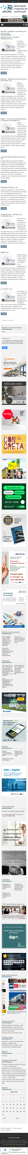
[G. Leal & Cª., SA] (9, 291)
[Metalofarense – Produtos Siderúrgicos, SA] (9, 41)
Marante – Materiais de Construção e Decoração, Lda (14, 80)
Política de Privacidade (6, 1128)
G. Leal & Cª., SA (6, 289)
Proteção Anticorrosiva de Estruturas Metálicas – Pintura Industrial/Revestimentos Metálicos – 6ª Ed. (14, 1075)
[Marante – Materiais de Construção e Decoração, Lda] (9, 83)
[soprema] (14, 20)
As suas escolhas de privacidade (15, 1149)
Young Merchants (8, 807)
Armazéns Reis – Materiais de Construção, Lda (11, 215)
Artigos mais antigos (8, 320)
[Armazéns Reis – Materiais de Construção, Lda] (9, 218)
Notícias (5, 747)
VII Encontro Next (6, 1033)
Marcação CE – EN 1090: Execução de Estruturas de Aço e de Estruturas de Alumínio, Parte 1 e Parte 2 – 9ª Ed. (14, 1070)
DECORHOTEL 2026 (7, 1045)
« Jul (4, 1118)
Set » (17, 1118)
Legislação (6, 661)
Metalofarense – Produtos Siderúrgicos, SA (10, 38)
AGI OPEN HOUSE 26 (7, 1025)
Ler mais (3, 73)
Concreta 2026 (5, 1047)
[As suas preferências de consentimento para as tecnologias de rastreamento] (17, 1152)
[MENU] (26, 24)
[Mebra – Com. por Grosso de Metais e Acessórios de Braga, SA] (9, 123)
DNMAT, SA (5, 252)
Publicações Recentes (10, 975)
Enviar (4, 347)
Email (3, 331)
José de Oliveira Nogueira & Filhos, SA (13, 157)
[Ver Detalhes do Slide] (14, 17)
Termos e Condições (6, 1130)
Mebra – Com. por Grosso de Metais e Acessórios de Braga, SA (13, 119)
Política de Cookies (18, 1128)
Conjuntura (6, 880)
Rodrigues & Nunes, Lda (9, 187)
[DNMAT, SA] (9, 255)
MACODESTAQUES (6, 1027)
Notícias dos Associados (11, 632)
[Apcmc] (2, 24)
